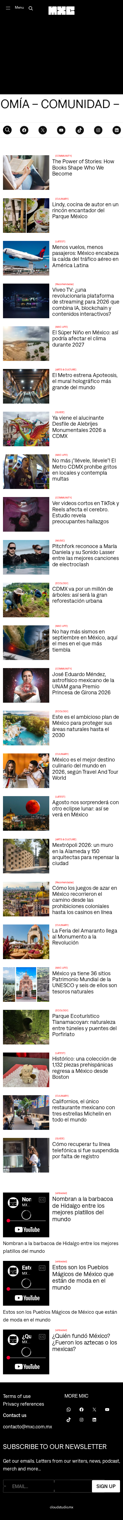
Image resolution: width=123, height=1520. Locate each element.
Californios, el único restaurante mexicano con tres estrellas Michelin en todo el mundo (83, 1110)
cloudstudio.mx (61, 1507)
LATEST (60, 241)
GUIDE (60, 412)
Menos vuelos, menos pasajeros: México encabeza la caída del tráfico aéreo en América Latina (85, 256)
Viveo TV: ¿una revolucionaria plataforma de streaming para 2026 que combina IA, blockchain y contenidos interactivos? (85, 301)
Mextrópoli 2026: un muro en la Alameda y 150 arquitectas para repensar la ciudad (85, 853)
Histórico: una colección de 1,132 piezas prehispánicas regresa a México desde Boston (84, 1067)
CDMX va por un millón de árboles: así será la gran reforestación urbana (82, 594)
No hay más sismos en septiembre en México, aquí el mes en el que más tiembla (84, 640)
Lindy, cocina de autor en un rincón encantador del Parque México (85, 210)
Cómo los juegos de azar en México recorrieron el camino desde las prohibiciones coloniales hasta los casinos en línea (84, 899)
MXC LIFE (61, 326)
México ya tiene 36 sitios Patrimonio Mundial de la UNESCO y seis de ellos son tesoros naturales (84, 982)
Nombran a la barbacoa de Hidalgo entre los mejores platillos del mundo (82, 1208)
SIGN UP (106, 1486)
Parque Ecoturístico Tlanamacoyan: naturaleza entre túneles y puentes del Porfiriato (84, 1025)
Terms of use (17, 1396)
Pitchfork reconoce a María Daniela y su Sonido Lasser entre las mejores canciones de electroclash (85, 555)
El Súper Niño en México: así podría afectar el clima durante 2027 (85, 338)
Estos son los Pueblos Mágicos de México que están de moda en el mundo (83, 1277)
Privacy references (23, 1404)
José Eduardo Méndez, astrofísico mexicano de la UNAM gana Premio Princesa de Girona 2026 (83, 683)
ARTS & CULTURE (66, 369)
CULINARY (62, 198)
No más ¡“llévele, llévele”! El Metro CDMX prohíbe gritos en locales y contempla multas (84, 469)
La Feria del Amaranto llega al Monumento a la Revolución (84, 936)
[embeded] (61, 1193)
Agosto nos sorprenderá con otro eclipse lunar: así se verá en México (85, 808)
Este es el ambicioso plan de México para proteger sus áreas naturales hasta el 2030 (85, 725)
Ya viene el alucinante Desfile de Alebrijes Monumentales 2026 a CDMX (79, 426)
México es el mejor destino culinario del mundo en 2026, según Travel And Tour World (85, 768)
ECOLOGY (61, 583)
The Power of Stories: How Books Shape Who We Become (83, 167)
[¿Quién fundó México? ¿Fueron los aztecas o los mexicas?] (61, 1353)
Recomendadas (64, 284)
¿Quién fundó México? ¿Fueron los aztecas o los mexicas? (84, 1342)
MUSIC (60, 540)
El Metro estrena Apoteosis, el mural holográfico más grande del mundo (85, 381)
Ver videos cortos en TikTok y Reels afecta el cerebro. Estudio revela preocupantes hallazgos (85, 512)
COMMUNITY (63, 155)
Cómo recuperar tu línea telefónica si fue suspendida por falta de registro (85, 1150)
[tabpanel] (61, 47)
